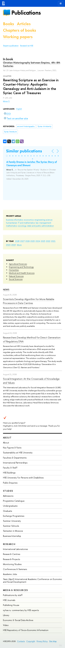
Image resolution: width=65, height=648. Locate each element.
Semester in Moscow (13, 530)
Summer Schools (11, 525)
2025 (32, 241)
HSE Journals (9, 600)
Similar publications (24, 151)
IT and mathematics (26, 222)
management (45, 222)
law (37, 222)
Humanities (14, 270)
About (7, 437)
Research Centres (11, 554)
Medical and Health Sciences (21, 273)
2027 (22, 241)
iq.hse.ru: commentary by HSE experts (21, 610)
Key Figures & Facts (12, 447)
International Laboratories (15, 549)
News (6, 289)
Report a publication (11, 46)
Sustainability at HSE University (17, 452)
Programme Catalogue (13, 500)
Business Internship (12, 536)
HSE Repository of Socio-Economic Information (25, 630)
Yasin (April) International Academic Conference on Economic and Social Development (32, 580)
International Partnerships (15, 462)
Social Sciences (16, 279)
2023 (43, 241)
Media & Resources (15, 590)
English (19, 109)
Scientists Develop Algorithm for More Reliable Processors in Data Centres (28, 301)
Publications (26, 12)
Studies (8, 490)
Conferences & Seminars (15, 569)
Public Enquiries (10, 482)
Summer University (12, 520)
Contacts (21, 641)
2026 (27, 241)
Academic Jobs (10, 574)
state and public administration (40, 225)
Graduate (7, 510)
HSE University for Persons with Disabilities (23, 477)
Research (9, 544)
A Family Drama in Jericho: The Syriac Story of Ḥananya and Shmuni (31, 163)
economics (29, 219)
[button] (6, 155)
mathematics (11, 225)
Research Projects (11, 559)
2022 (48, 241)
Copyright (30, 641)
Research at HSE (26, 46)
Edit (60, 645)
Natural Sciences (16, 276)
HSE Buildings (9, 472)
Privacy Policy (42, 641)
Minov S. (6, 101)
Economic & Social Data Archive (18, 620)
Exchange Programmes (13, 515)
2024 (38, 241)
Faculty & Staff (10, 467)
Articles (24, 23)
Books (8, 23)
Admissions (8, 495)
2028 (17, 241)
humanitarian (11, 222)
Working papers (17, 36)
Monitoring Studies (12, 564)
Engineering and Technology (21, 267)
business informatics (14, 219)
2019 (13, 245)
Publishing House (11, 605)
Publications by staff (13, 595)
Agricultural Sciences (18, 264)
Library (6, 615)
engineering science (43, 219)
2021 (53, 241)
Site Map (53, 641)
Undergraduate (10, 505)
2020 (8, 245)
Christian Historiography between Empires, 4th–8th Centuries (31, 64)
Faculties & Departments (14, 457)
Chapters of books (19, 30)
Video (6, 625)
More (19, 245)
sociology (22, 225)
